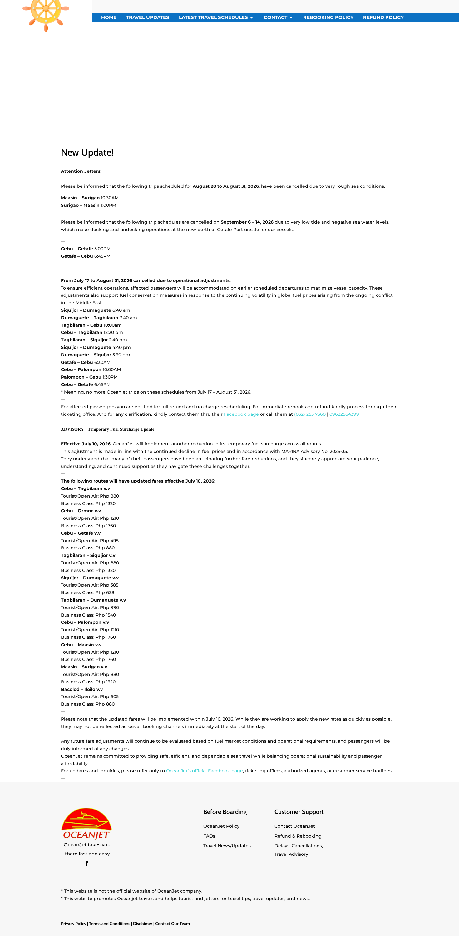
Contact (275, 17)
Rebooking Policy (328, 17)
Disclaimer (142, 923)
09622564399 (344, 414)
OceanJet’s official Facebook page (204, 771)
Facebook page (241, 414)
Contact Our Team (172, 923)
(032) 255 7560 (310, 414)
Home (108, 17)
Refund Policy (383, 17)
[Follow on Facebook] (87, 863)
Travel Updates (147, 17)
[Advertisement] (229, 81)
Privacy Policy (73, 923)
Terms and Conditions (109, 923)
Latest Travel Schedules (213, 17)
